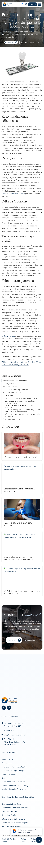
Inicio (4, 31)
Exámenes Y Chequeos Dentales (15, 807)
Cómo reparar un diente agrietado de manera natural (20, 402)
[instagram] (4, 708)
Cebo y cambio (9, 383)
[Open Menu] (39, 4)
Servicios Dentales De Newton (14, 789)
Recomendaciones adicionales (15, 380)
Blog (9, 31)
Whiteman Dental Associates (13, 193)
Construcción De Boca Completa (15, 822)
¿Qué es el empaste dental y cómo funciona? (19, 406)
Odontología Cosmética (11, 803)
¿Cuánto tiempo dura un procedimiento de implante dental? (22, 415)
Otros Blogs (9, 395)
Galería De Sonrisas (9, 774)
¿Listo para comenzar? (12, 419)
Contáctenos (7, 763)
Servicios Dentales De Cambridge (15, 785)
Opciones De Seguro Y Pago (13, 770)
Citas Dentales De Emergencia (14, 818)
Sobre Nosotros (8, 759)
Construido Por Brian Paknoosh (9, 840)
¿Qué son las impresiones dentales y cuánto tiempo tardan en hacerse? (22, 411)
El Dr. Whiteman (8, 336)
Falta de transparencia (12, 392)
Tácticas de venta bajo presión (15, 389)
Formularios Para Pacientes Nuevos (16, 766)
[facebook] (9, 708)
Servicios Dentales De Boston (13, 781)
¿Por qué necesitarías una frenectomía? (21, 398)
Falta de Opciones (10, 386)
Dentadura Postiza (9, 815)
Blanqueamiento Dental (11, 826)
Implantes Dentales (9, 811)
